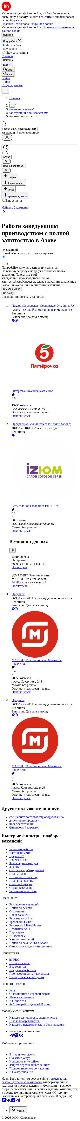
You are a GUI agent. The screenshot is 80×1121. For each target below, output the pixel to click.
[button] (6, 78)
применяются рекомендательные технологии (34, 1080)
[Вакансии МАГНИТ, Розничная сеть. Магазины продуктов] (44, 634)
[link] (8, 69)
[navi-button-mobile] (5, 90)
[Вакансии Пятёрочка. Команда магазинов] (44, 356)
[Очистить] (7, 137)
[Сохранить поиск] (5, 148)
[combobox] (19, 129)
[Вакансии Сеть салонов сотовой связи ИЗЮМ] (44, 470)
